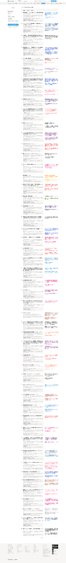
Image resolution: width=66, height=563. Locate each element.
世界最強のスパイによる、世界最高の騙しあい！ (51, 59)
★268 (24, 72)
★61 (24, 503)
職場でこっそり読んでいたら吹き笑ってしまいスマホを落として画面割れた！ (51, 467)
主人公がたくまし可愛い (50, 94)
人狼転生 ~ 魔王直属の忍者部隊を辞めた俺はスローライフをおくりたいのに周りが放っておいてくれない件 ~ (33, 36)
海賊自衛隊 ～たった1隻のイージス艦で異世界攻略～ (33, 13)
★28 (24, 523)
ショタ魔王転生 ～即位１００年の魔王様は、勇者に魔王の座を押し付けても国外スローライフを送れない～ (33, 439)
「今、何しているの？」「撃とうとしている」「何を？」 (51, 490)
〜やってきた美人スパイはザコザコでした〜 (51, 302)
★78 (24, 513)
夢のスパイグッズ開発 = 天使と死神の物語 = (32, 528)
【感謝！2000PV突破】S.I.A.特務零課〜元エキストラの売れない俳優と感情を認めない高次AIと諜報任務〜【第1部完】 (33, 269)
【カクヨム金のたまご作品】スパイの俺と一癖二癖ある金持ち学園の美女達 (51, 48)
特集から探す (9, 549)
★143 (24, 127)
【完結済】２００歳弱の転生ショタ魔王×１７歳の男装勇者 (51, 438)
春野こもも (39, 90)
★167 (24, 94)
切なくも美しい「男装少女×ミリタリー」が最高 (51, 84)
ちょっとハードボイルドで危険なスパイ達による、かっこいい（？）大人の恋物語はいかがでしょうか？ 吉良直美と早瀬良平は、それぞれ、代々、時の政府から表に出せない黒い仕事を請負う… (33, 292)
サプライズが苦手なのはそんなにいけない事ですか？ (51, 366)
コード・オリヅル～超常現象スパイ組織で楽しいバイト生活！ (33, 24)
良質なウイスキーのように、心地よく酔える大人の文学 (51, 513)
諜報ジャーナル (26, 123)
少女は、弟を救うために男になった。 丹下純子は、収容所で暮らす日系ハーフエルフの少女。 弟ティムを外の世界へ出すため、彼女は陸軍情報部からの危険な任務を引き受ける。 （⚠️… (33, 83)
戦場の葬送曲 (25, 206)
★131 (24, 158)
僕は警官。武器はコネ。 (50, 123)
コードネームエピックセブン (51, 113)
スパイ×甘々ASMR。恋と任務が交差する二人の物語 (51, 463)
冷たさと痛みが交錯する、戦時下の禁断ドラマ (51, 504)
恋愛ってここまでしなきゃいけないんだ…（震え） (51, 327)
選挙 (10, 16)
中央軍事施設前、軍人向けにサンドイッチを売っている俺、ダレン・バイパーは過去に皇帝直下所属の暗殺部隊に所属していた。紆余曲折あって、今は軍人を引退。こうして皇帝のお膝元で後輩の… (33, 305)
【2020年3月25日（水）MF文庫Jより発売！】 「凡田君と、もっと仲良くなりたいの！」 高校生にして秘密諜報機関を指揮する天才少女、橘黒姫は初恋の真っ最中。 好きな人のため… (33, 325)
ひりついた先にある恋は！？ (51, 293)
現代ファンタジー (28, 29)
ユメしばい (28, 259)
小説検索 (35, 551)
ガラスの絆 (25, 290)
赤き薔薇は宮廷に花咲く (27, 280)
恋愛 (26, 94)
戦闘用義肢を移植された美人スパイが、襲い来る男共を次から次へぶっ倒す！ (51, 100)
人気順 (24, 10)
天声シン (37, 394)
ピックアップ (35, 548)
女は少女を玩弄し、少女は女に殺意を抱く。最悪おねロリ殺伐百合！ (51, 145)
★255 (24, 42)
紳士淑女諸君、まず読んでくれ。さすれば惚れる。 (51, 69)
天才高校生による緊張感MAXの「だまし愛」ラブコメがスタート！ (51, 323)
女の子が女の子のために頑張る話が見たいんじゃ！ (51, 417)
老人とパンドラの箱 (27, 508)
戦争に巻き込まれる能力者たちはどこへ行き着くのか (51, 375)
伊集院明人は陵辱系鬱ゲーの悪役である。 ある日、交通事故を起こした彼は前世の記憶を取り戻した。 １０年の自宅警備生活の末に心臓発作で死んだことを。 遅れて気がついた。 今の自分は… (33, 155)
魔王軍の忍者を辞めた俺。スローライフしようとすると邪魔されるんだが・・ (51, 37)
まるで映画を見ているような (51, 103)
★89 (24, 284)
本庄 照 (31, 123)
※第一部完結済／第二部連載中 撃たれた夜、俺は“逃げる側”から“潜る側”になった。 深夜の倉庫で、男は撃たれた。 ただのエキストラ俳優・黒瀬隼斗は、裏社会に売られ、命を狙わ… (33, 272)
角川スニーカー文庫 (39, 164)
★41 (24, 307)
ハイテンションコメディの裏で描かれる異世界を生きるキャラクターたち (51, 138)
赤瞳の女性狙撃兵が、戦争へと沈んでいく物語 (51, 207)
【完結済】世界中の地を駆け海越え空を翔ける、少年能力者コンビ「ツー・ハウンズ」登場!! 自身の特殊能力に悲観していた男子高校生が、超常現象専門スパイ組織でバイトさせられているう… (33, 27)
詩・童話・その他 (27, 551)
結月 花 (34, 280)
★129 (24, 148)
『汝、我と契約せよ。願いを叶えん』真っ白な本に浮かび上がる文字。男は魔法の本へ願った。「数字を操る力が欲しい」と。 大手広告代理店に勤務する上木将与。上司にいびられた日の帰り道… (33, 187)
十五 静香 (32, 68)
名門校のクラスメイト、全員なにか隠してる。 (51, 399)
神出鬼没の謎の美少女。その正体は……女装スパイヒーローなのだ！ (51, 238)
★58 (24, 116)
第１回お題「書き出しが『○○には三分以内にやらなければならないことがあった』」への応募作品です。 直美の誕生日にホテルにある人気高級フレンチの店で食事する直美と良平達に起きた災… (33, 474)
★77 (24, 359)
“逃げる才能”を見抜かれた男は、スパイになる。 (51, 272)
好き (46, 62)
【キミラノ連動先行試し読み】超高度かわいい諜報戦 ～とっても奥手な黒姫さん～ (33, 322)
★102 (24, 294)
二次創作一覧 (9, 551)
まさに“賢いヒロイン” (50, 284)
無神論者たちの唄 (26, 99)
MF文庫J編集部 (39, 323)
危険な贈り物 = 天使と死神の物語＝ (30, 471)
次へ (42, 537)
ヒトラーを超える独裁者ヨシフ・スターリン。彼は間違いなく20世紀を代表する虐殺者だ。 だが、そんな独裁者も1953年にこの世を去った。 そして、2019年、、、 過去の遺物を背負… (33, 482)
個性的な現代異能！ (49, 378)
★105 (24, 263)
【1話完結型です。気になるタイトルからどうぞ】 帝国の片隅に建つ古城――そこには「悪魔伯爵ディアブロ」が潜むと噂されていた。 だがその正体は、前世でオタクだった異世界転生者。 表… (33, 136)
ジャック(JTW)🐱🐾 (35, 508)
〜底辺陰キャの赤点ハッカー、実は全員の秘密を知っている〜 (51, 395)
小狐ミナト (32, 302)
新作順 (32, 10)
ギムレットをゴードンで (27, 384)
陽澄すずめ (33, 99)
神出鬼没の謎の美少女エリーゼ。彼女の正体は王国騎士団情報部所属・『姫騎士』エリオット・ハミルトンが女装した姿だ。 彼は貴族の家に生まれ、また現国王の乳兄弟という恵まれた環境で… (33, 240)
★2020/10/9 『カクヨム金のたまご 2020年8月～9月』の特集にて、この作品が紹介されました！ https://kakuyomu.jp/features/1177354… (33, 50)
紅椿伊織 (34, 133)
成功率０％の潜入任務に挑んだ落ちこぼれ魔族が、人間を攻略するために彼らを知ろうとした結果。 (33, 217)
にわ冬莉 (25, 463)
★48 (24, 484)
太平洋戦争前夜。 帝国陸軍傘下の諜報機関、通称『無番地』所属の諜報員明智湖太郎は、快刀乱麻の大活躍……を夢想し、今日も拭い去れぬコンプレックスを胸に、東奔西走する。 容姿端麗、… (33, 70)
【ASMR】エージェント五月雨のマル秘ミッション (33, 462)
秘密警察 (10, 18)
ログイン (49, 1)
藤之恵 (25, 416)
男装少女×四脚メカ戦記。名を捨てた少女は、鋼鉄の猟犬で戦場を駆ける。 (51, 80)
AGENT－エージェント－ (28, 373)
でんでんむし (37, 364)
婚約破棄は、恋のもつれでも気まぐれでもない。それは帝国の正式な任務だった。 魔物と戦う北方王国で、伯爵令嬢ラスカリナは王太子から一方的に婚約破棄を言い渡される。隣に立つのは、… (33, 419)
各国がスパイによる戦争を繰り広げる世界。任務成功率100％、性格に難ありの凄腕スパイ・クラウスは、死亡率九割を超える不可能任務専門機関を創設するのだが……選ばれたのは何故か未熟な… (33, 60)
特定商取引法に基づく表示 (46, 552)
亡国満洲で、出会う (49, 196)
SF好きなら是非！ (49, 335)
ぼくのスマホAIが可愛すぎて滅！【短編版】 (31, 228)
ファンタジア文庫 (35, 58)
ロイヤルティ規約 (48, 550)
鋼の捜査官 (25, 175)
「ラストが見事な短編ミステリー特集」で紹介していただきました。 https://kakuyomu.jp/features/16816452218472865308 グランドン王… (32, 314)
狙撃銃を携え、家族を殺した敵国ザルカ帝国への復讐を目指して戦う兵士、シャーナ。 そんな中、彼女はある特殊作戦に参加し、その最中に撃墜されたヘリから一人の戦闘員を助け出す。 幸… (33, 208)
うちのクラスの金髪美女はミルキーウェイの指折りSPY (33, 258)
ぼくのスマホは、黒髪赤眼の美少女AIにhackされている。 (51, 229)
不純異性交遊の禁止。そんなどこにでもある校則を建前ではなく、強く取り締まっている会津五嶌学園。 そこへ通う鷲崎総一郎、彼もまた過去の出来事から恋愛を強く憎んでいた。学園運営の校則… (33, 357)
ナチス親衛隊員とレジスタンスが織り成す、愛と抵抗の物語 (51, 500)
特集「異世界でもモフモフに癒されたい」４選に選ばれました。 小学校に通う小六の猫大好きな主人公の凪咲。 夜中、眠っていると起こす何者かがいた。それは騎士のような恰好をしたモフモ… (33, 250)
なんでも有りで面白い (49, 157)
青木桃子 (31, 248)
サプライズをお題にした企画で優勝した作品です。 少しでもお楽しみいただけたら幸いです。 (33, 367)
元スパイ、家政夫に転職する (28, 164)
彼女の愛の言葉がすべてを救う (51, 475)
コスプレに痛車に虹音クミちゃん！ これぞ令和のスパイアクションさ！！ (51, 452)
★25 (24, 327)
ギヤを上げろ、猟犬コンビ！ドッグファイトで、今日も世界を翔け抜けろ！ (51, 29)
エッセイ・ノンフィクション (20, 550)
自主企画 (35, 546)
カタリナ (24, 312)
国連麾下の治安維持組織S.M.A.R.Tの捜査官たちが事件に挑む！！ (51, 176)
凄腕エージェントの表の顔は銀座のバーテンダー (51, 385)
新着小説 (35, 549)
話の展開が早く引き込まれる (51, 493)
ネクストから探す (10, 546)
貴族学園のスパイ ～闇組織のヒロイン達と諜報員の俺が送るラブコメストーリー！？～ (33, 48)
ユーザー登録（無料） (15, 26)
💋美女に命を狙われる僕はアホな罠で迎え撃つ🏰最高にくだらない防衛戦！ (51, 134)
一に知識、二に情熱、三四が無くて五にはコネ (51, 127)
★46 (24, 444)
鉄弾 (38, 185)
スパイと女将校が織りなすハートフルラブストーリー (51, 456)
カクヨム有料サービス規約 (46, 551)
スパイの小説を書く (13, 24)
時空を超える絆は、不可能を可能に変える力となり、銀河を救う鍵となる (51, 259)
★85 (24, 316)
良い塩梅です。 (48, 431)
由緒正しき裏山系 (48, 262)
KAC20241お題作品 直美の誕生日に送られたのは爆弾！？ (51, 472)
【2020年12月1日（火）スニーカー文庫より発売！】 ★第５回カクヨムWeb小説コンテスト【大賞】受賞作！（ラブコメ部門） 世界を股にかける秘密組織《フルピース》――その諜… (33, 167)
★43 (24, 378)
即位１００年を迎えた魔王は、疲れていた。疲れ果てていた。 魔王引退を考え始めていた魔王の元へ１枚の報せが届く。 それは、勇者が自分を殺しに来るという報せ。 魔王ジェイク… (33, 442)
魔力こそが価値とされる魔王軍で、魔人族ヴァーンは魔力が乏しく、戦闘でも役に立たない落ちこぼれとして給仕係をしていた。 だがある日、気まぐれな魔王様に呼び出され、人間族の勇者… (33, 221)
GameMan (32, 518)
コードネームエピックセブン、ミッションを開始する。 (51, 110)
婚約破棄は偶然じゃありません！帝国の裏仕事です (33, 415)
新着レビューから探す (11, 552)
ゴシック (41, 479)
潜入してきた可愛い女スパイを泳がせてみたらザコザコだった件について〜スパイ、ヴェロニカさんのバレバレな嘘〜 (33, 301)
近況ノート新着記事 (36, 550)
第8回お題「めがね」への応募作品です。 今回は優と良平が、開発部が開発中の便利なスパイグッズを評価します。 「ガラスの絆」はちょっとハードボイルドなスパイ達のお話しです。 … (33, 532)
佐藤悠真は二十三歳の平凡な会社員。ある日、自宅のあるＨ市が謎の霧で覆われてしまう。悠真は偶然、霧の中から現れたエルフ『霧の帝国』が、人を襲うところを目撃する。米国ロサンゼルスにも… (33, 431)
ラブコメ (27, 52)
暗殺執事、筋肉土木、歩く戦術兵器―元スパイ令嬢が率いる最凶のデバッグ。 (51, 342)
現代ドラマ (26, 210)
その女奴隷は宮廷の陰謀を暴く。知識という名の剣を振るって (51, 281)
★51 (24, 336)
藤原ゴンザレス (38, 153)
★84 (24, 200)
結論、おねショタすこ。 (50, 442)
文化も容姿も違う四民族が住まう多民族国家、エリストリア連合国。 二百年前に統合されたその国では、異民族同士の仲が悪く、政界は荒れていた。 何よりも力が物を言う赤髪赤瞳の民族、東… (33, 282)
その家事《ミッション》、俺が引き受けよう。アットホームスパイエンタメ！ (51, 166)
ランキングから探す (10, 548)
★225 (24, 85)
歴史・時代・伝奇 (28, 148)
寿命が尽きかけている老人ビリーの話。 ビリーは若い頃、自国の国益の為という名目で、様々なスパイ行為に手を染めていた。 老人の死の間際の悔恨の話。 (33, 511)
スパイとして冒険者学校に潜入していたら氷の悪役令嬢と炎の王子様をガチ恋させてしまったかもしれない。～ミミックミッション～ (33, 110)
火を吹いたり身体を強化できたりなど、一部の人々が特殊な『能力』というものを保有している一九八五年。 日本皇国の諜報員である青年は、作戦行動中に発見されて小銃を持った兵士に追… (33, 376)
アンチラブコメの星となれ (50, 358)
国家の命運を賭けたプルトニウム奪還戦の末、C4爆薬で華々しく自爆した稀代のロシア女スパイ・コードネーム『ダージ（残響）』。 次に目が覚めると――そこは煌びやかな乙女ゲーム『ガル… (33, 346)
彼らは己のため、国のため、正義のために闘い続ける (51, 480)
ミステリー (27, 72)
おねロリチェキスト (27, 143)
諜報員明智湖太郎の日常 (27, 405)
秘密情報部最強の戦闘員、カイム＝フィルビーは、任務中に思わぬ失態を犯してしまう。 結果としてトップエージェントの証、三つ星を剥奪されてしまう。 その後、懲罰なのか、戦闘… (33, 114)
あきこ (29, 290)
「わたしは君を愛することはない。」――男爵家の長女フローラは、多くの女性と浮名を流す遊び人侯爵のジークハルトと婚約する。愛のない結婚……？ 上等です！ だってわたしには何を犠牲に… (33, 92)
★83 (24, 409)
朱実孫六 (29, 81)
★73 (24, 252)
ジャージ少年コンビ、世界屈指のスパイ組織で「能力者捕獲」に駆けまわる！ (51, 25)
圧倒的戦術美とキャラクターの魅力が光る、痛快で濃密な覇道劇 (51, 347)
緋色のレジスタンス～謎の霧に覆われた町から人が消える (33, 428)
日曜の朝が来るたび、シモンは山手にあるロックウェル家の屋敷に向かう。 (51, 314)
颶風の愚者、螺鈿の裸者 (27, 196)
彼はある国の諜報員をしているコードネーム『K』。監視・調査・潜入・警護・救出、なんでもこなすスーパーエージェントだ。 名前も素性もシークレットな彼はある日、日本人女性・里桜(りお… (33, 493)
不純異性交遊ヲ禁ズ (27, 355)
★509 (24, 29)
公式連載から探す (10, 550)
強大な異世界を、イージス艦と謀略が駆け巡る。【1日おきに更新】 (51, 14)
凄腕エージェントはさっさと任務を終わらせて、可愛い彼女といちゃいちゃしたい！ (33, 490)
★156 (24, 52)
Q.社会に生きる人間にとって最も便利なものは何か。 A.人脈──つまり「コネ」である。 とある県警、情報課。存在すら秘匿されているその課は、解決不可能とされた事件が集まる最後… (33, 125)
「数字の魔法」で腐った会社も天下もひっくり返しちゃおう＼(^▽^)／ (51, 185)
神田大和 (28, 439)
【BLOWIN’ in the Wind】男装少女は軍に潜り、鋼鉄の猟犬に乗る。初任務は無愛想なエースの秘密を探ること (33, 80)
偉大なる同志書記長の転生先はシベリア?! (31, 479)
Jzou (34, 384)
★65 (24, 223)
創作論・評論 (19, 551)
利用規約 (44, 550)
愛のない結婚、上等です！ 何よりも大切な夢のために (51, 91)
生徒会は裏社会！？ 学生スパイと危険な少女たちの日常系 (51, 52)
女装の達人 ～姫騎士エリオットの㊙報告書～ (32, 237)
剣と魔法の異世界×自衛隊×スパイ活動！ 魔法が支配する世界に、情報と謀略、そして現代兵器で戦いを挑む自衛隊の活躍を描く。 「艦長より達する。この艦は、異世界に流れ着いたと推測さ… (33, 16)
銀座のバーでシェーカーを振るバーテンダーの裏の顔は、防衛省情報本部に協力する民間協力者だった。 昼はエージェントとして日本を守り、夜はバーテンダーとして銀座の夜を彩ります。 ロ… (33, 386)
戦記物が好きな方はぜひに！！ (51, 209)
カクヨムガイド (45, 546)
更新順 (28, 10)
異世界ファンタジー (28, 18)
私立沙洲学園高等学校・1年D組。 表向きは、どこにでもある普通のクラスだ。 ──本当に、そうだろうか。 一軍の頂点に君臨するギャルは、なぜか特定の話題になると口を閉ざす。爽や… (33, 396)
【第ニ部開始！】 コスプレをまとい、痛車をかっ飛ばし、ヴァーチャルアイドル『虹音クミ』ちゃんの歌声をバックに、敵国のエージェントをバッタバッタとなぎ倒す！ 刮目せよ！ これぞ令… (33, 454)
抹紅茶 (39, 48)
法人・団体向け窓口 (45, 549)
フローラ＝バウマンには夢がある (29, 90)
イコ (24, 218)
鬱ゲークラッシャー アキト (28, 153)
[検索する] (35, 1)
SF (25, 336)
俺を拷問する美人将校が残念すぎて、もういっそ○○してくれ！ (33, 451)
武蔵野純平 (28, 428)
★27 (24, 456)
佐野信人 (41, 332)
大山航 (29, 175)
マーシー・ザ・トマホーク (31, 37)
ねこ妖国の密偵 (26, 248)
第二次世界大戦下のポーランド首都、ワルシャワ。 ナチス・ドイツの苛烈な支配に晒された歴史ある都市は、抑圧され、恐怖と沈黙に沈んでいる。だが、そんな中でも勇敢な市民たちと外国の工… (33, 501)
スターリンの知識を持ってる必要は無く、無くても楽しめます (51, 484)
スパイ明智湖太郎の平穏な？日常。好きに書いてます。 (51, 406)
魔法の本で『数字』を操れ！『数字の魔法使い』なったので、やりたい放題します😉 (33, 185)
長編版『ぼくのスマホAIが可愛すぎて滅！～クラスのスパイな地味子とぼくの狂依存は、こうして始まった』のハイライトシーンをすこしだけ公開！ (33, 232)
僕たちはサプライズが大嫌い (28, 364)
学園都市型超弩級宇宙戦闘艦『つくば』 (30, 332)
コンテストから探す (10, 547)
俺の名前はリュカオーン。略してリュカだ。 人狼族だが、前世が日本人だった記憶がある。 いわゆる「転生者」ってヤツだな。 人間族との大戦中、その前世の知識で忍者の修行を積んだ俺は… (33, 39)
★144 (24, 233)
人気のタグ (35, 547)
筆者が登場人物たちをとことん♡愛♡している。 (51, 410)
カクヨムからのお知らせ (46, 548)
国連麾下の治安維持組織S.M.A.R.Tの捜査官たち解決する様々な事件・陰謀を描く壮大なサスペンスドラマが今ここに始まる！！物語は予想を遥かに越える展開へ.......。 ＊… (33, 177)
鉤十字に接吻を (26, 498)
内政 (13, 16)
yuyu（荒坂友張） (37, 373)
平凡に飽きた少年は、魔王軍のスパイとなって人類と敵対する (51, 519)
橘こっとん (34, 143)
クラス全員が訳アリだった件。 (29, 394)
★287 (24, 18)
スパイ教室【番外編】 (27, 58)
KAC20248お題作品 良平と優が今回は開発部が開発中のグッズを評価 (51, 530)
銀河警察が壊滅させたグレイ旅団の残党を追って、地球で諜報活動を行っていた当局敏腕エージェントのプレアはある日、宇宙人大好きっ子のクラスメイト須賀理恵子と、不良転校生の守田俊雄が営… (33, 261)
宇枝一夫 (30, 451)
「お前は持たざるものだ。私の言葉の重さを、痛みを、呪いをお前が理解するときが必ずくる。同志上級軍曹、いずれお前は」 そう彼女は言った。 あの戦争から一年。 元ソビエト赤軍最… (33, 198)
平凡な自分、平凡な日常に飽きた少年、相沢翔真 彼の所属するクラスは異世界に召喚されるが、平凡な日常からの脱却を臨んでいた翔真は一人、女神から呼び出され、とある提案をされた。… (33, 521)
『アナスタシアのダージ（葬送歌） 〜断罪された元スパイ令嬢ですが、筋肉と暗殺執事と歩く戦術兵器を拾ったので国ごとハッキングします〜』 (33, 342)
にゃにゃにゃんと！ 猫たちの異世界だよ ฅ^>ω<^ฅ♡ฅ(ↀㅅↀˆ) (51, 249)
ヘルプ (44, 547)
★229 (24, 103)
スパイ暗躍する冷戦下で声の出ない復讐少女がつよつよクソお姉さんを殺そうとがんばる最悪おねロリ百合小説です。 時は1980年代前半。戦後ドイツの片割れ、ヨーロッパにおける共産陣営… (33, 146)
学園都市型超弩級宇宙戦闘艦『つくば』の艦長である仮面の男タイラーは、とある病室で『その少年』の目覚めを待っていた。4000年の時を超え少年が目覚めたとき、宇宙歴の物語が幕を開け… (33, 334)
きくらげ (38, 490)
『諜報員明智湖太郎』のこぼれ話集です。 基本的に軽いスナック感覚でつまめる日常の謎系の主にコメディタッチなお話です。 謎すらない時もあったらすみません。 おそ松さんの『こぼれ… (33, 407)
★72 (24, 468)
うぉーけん (35, 196)
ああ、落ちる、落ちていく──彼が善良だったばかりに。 (51, 318)
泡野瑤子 (29, 312)
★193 (24, 138)
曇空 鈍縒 (31, 206)
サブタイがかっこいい (50, 17)
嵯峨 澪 (32, 270)
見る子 (33, 355)
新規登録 (53, 1)
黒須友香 (30, 24)
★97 (24, 210)
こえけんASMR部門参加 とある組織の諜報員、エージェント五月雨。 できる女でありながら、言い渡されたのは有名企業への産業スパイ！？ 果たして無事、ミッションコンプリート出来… (33, 465)
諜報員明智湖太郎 (26, 68)
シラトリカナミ (28, 13)
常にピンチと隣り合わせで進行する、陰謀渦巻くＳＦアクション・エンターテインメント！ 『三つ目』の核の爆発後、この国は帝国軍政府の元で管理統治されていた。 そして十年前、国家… (33, 101)
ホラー (18, 549)
